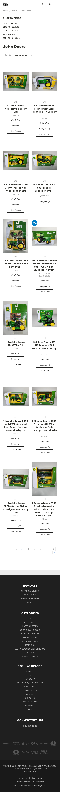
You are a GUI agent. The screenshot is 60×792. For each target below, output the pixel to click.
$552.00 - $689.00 (11, 38)
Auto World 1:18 (30, 690)
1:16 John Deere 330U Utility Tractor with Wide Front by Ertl (16, 187)
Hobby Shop (30, 645)
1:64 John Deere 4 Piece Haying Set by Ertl (16, 108)
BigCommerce (35, 778)
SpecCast (30, 679)
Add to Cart (16, 131)
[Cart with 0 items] (49, 3)
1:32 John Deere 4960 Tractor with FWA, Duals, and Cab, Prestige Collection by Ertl (44, 427)
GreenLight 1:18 (30, 702)
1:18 (30, 618)
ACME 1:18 (30, 694)
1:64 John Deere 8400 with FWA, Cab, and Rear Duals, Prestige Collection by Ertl (15, 426)
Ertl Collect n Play (30, 633)
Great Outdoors (30, 641)
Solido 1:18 (30, 698)
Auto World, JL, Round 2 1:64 (30, 683)
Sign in (24, 598)
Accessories (30, 622)
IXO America (30, 705)
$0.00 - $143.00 (10, 23)
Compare (14, 125)
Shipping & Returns (30, 591)
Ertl (30, 675)
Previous (4, 789)
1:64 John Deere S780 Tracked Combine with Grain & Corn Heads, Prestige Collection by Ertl (44, 509)
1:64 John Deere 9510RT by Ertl (16, 344)
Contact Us (30, 595)
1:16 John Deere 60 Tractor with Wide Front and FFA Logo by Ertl (44, 110)
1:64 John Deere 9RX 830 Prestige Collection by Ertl (44, 187)
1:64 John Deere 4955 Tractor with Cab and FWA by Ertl (15, 263)
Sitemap (30, 602)
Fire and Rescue (30, 637)
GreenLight (30, 671)
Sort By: (8, 55)
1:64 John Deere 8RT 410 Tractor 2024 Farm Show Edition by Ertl (44, 347)
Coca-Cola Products (30, 630)
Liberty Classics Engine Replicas (30, 649)
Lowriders (30, 652)
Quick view (15, 120)
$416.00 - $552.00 (11, 34)
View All (30, 709)
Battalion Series (30, 626)
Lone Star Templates (35, 781)
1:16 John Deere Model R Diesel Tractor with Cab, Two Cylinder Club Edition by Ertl (44, 265)
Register (35, 598)
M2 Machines (30, 686)
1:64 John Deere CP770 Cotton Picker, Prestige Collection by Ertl (16, 508)
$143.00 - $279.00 (11, 27)
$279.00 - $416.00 (11, 30)
